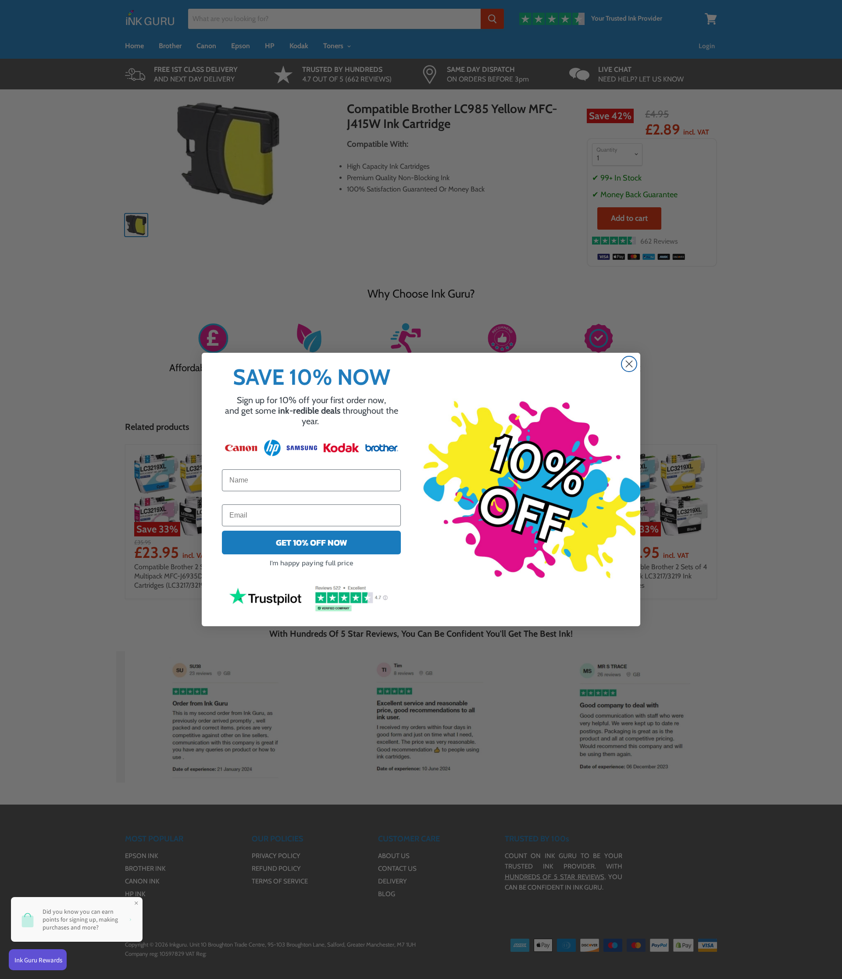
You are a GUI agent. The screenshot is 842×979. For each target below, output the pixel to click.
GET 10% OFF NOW (311, 542)
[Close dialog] (629, 364)
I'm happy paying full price (311, 562)
